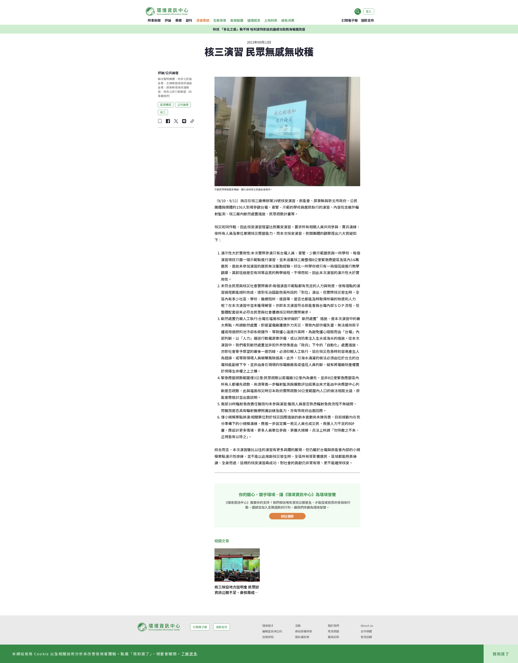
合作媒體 (366, 631)
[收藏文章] (160, 121)
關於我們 (333, 625)
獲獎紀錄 (333, 637)
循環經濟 (253, 20)
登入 (369, 11)
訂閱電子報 (350, 20)
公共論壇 (172, 72)
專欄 (178, 20)
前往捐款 (287, 516)
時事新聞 (154, 20)
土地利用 (270, 20)
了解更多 (189, 653)
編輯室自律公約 (272, 631)
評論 (168, 20)
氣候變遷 (236, 20)
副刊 (189, 20)
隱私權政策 (302, 637)
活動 (298, 625)
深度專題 (202, 20)
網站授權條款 (303, 631)
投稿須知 (268, 637)
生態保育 (219, 20)
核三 (163, 112)
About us (367, 625)
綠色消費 (287, 20)
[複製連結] (192, 121)
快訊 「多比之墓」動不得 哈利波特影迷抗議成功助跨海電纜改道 (259, 29)
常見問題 (333, 631)
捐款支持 (367, 20)
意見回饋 (366, 637)
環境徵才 (268, 625)
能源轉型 (165, 104)
